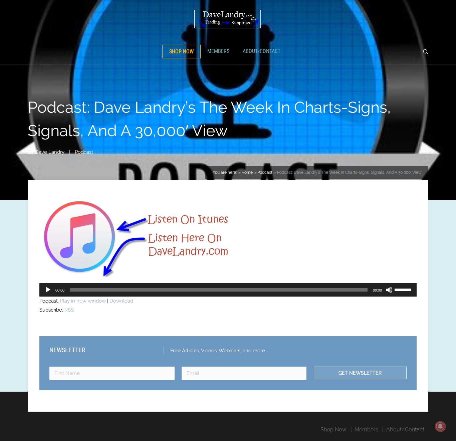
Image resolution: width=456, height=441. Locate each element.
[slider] (404, 289)
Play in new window (83, 301)
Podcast (84, 152)
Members (218, 51)
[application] (228, 290)
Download (121, 301)
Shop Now (181, 51)
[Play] (48, 290)
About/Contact (261, 51)
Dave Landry (49, 152)
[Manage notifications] (440, 426)
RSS (69, 310)
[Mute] (389, 290)
